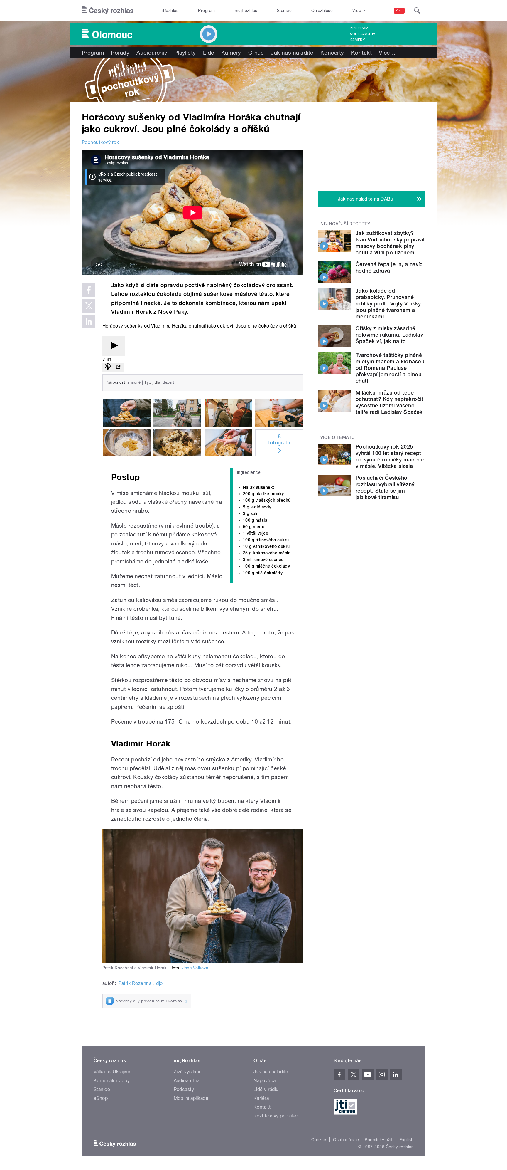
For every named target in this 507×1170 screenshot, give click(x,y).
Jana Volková (195, 968)
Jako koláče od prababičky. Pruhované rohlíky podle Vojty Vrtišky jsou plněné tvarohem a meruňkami (388, 304)
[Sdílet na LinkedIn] (88, 321)
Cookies (319, 1139)
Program (206, 10)
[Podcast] (107, 367)
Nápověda (265, 1080)
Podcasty (184, 1089)
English (406, 1139)
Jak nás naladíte (292, 52)
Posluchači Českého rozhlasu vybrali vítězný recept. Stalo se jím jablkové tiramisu (385, 487)
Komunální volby (112, 1080)
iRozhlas (170, 10)
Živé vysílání (187, 1072)
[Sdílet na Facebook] (88, 290)
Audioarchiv (362, 34)
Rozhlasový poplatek (276, 1116)
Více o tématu (337, 437)
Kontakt (361, 52)
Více (387, 52)
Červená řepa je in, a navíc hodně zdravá (389, 267)
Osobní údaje (346, 1139)
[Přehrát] (113, 346)
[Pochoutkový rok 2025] (253, 80)
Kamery (357, 40)
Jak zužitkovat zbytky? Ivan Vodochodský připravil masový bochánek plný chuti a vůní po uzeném (390, 243)
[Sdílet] (118, 367)
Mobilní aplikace (191, 1098)
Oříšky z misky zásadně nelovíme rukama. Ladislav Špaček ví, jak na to (389, 334)
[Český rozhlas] (107, 10)
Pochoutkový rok (100, 142)
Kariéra (261, 1098)
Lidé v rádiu (266, 1089)
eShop (101, 1098)
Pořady (120, 52)
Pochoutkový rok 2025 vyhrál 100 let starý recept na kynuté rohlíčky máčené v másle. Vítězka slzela (390, 456)
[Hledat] (417, 10)
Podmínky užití (379, 1139)
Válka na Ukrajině (112, 1072)
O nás (256, 52)
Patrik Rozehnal (135, 983)
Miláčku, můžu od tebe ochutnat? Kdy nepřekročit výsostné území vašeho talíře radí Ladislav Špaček (389, 402)
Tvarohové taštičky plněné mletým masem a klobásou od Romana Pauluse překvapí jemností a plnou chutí (390, 368)
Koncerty (332, 52)
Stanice (284, 10)
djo (159, 983)
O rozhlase (322, 10)
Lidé (208, 52)
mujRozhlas (246, 10)
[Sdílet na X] (88, 306)
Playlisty (185, 52)
